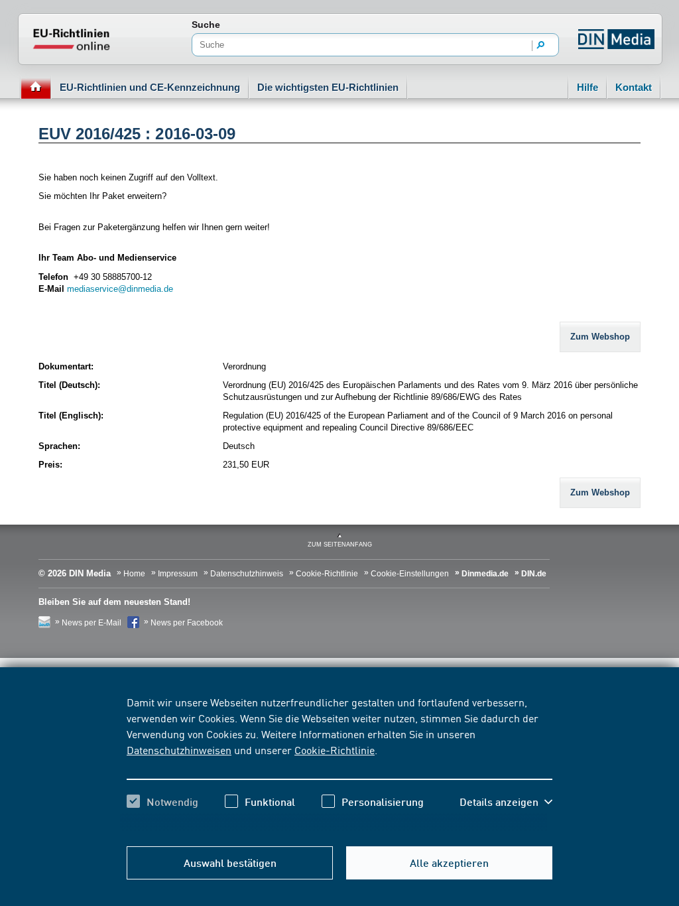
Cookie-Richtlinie (334, 749)
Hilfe (587, 87)
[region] (339, 763)
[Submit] (541, 45)
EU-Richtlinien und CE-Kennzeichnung (150, 87)
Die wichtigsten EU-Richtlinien (328, 87)
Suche (206, 24)
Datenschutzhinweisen (179, 749)
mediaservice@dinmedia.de (120, 289)
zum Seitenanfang (340, 544)
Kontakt (633, 87)
